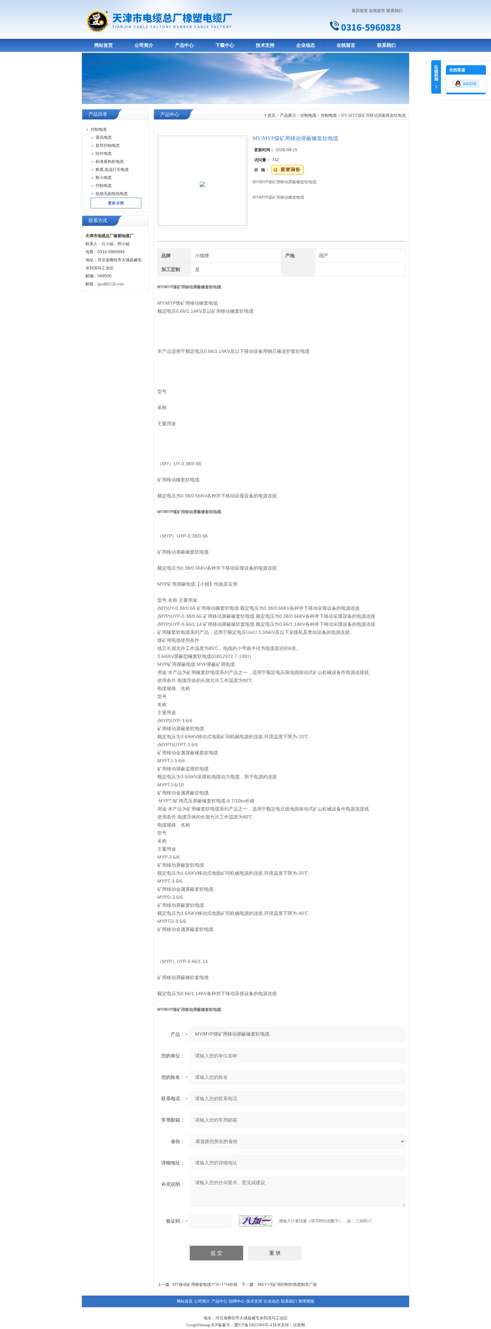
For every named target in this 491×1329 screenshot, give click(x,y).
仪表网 (299, 1325)
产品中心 (184, 45)
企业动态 (305, 45)
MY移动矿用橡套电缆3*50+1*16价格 (204, 1284)
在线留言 (377, 10)
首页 (272, 115)
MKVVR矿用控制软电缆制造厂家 (287, 1284)
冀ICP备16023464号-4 (253, 1325)
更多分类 (116, 203)
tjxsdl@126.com (111, 284)
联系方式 (98, 220)
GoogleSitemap (198, 1325)
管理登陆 (306, 1301)
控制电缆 (308, 115)
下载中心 (224, 45)
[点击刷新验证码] (255, 1221)
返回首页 (360, 10)
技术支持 (265, 45)
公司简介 (144, 45)
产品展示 (288, 115)
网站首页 (103, 45)
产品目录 (98, 114)
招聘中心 (237, 1301)
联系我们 (394, 10)
